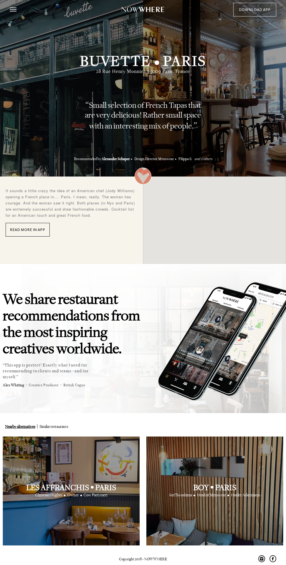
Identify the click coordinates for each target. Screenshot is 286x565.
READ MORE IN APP (27, 230)
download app (255, 10)
